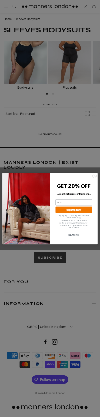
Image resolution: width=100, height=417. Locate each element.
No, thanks (73, 235)
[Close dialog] (95, 176)
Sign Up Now (73, 209)
